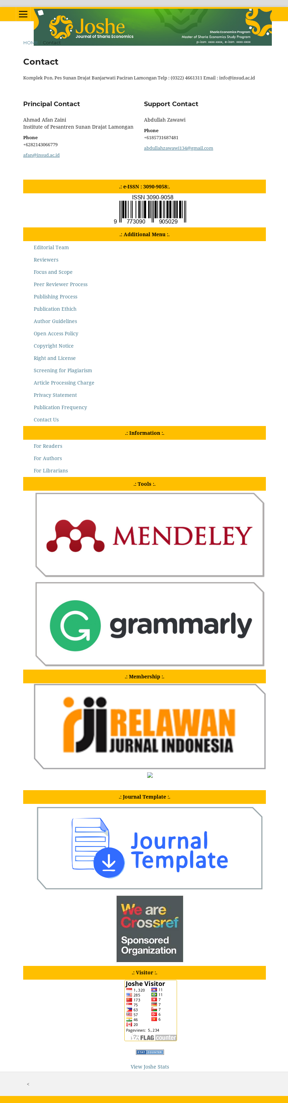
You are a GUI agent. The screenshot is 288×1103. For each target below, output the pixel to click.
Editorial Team (51, 247)
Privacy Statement (55, 395)
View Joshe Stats (150, 1066)
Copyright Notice (54, 345)
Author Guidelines (55, 321)
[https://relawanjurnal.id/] (150, 767)
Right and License (55, 358)
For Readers (48, 446)
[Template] (150, 890)
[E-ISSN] (150, 223)
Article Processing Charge (64, 382)
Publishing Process (55, 296)
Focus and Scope (53, 272)
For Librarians (51, 470)
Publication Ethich (55, 308)
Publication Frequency (60, 407)
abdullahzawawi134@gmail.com (178, 148)
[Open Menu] (23, 14)
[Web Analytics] (150, 1053)
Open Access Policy (56, 333)
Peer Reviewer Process (60, 284)
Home (30, 42)
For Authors (48, 458)
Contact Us (46, 419)
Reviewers (46, 259)
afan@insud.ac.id (41, 155)
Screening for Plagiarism (63, 370)
